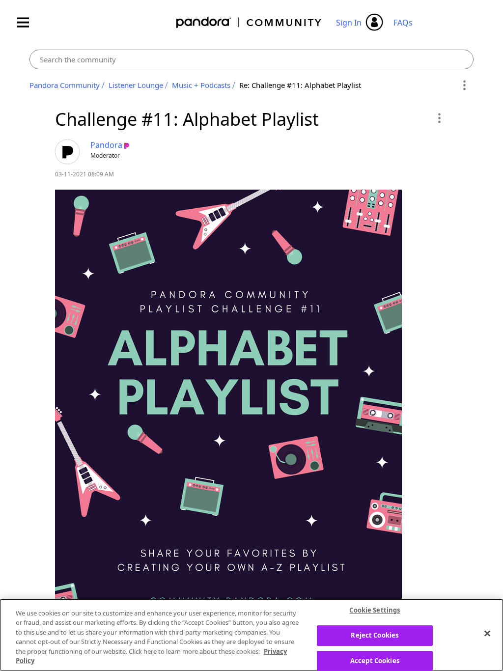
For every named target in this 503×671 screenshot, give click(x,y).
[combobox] (251, 59)
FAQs (403, 22)
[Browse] (28, 22)
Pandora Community (249, 22)
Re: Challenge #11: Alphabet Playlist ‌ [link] (301, 85)
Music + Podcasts (201, 85)
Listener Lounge (136, 85)
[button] (439, 118)
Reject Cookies (374, 635)
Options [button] (464, 85)
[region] (251, 635)
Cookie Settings (374, 610)
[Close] (487, 633)
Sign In (349, 22)
